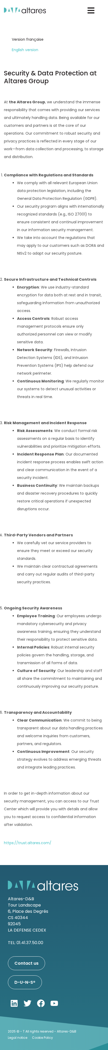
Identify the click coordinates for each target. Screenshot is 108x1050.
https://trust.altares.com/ (27, 842)
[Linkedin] (14, 1003)
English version (25, 49)
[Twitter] (27, 1003)
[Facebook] (41, 1003)
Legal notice (17, 1037)
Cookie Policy (42, 1037)
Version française (28, 39)
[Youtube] (54, 1003)
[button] (91, 10)
